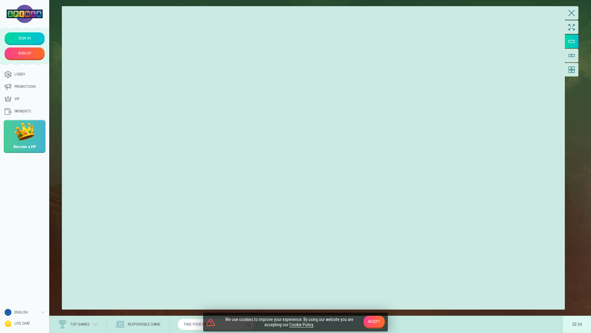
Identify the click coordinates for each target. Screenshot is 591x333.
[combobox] (24, 312)
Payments (22, 111)
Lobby (19, 74)
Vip (16, 99)
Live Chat (22, 323)
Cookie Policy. (301, 324)
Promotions (25, 86)
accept (374, 321)
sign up (24, 53)
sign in (24, 38)
